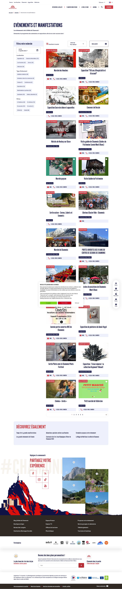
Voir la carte (95, 44)
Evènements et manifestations (28, 12)
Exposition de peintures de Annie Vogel (93, 326)
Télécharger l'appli (93, 563)
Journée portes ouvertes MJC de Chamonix (61, 328)
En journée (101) (21, 106)
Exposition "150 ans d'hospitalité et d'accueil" (93, 72)
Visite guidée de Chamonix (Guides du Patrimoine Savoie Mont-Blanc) (93, 143)
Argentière (30, 2)
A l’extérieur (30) (21, 102)
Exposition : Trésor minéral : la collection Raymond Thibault (93, 366)
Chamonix (24, 2)
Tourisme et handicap (84, 531)
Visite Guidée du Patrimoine (93, 178)
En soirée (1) (30, 106)
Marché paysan (61, 178)
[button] (59, 245)
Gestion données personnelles (51, 586)
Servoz (11, 2)
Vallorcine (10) (20, 66)
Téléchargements (83, 527)
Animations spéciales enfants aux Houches (57, 433)
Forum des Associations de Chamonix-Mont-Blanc (93, 288)
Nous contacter (101, 586)
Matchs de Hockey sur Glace (61, 141)
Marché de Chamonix (61, 249)
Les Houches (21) (21, 62)
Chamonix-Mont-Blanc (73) (32, 58)
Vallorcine (36, 2)
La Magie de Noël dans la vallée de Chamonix (87, 437)
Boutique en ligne (19, 524)
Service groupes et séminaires (87, 524)
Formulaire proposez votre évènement (86, 433)
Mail (51, 79)
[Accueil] (13, 7)
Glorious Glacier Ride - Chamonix (93, 212)
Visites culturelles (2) (32, 94)
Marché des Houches (61, 70)
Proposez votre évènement (86, 520)
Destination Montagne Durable (23, 531)
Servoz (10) (30, 62)
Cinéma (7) (19, 82)
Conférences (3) (28, 82)
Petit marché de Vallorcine (93, 401)
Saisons (101, 2)
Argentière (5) (20, 58)
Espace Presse (50, 520)
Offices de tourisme (52, 527)
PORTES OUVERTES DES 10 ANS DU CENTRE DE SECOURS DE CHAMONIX (93, 251)
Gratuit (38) (26, 110)
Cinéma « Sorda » (61, 401)
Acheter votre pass (20, 563)
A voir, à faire (85, 7)
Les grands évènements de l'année (25, 437)
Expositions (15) (21, 86)
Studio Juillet (66, 586)
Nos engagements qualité (21, 586)
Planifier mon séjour (72, 7)
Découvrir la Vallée (57, 7)
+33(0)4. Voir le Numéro (61, 79)
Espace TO (49, 524)
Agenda (95, 7)
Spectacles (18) (21, 94)
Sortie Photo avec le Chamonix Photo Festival (61, 365)
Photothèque (50, 531)
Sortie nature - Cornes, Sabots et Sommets (61, 214)
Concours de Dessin (93, 107)
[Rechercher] (102, 7)
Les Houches (17, 2)
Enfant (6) (19, 110)
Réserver (109, 7)
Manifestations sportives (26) (24, 90)
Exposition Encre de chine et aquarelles (61, 107)
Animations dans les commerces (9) (25, 78)
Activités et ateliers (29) (22, 74)
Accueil (11, 12)
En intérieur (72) (31, 102)
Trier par (72, 42)
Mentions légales (35, 586)
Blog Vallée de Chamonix (21, 520)
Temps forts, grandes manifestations (26, 433)
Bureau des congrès (20, 527)
